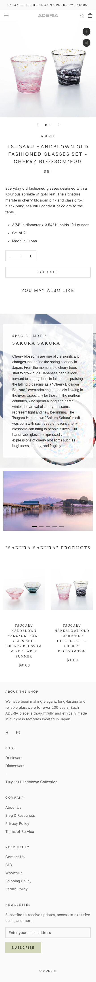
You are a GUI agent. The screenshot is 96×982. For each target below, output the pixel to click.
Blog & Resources (20, 815)
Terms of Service (19, 831)
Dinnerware (15, 766)
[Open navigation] (6, 15)
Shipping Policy (18, 881)
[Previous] (37, 124)
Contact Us (15, 857)
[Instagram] (18, 732)
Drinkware (14, 757)
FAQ (8, 865)
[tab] (34, 526)
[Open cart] (90, 15)
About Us (13, 807)
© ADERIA (47, 970)
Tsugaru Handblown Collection (31, 782)
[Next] (58, 124)
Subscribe (23, 948)
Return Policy (16, 889)
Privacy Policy (17, 823)
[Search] (82, 15)
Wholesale (14, 873)
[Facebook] (7, 732)
